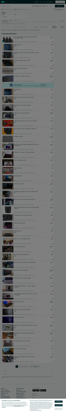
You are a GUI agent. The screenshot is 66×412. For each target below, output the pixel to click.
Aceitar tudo (58, 401)
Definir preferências (58, 408)
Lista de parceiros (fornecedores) (35, 410)
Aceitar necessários (58, 405)
